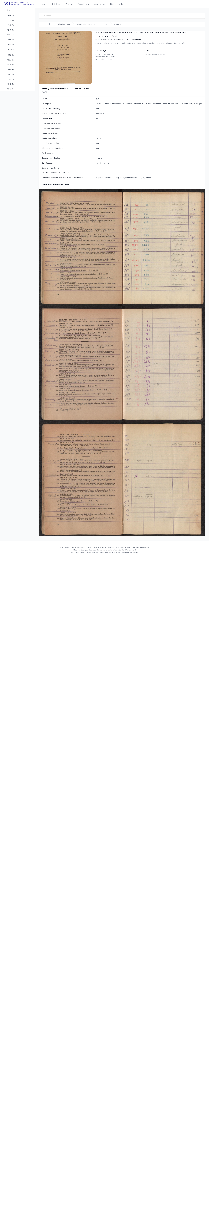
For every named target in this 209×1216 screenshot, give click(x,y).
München (11, 50)
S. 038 (105, 24)
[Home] (49, 24)
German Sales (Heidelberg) (155, 54)
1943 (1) (10, 39)
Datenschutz (116, 4)
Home (44, 4)
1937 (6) (10, 60)
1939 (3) (10, 69)
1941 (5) (10, 79)
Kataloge (56, 4)
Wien (9, 10)
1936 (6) (10, 55)
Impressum (99, 4)
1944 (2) (10, 44)
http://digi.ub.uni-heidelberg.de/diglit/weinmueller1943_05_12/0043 (123, 177)
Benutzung (83, 4)
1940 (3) (10, 25)
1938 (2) (10, 15)
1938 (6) (10, 64)
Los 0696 (117, 24)
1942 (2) (10, 35)
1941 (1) (10, 30)
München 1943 (64, 24)
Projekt (69, 4)
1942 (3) (10, 84)
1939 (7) (10, 20)
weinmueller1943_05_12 (86, 24)
